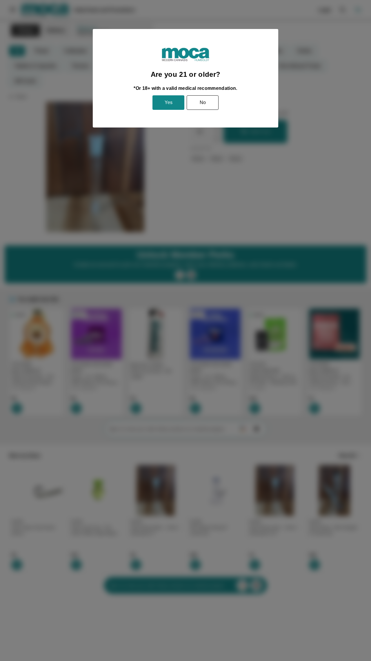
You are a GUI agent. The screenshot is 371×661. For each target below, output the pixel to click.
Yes (168, 102)
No (203, 102)
